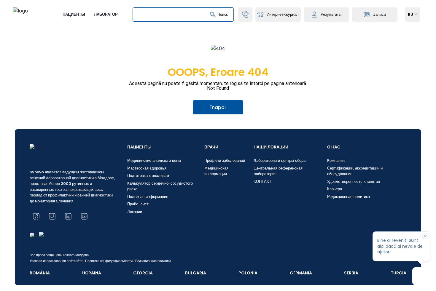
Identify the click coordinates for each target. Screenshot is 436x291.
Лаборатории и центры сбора (279, 160)
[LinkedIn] (68, 216)
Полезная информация (147, 196)
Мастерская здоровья (146, 168)
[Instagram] (52, 216)
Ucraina (91, 273)
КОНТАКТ (262, 181)
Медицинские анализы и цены (154, 160)
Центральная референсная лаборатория (278, 171)
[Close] (425, 236)
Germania (301, 273)
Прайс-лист (138, 204)
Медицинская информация (216, 171)
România (40, 273)
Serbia (351, 273)
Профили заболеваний (224, 160)
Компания (336, 160)
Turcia (398, 273)
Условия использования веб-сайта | (57, 260)
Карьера (334, 189)
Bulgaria (195, 273)
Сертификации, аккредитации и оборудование (355, 171)
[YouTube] (84, 216)
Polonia (247, 273)
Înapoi (218, 107)
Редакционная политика (348, 196)
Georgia (143, 273)
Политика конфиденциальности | (109, 260)
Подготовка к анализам (148, 175)
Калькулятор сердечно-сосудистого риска (160, 186)
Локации (134, 212)
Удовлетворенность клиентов (353, 181)
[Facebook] (36, 216)
